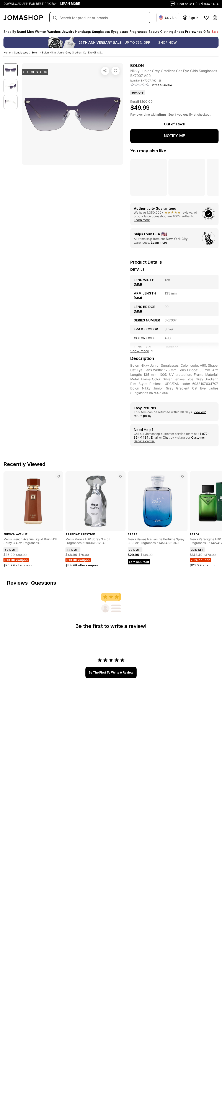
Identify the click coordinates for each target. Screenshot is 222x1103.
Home (7, 52)
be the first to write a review (111, 672)
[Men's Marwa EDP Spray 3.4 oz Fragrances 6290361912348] (120, 476)
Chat (166, 437)
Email (154, 437)
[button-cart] (214, 17)
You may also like (148, 150)
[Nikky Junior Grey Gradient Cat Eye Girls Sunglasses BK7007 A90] (115, 71)
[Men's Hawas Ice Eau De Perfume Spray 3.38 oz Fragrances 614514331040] (182, 476)
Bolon (34, 52)
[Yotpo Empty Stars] (140, 85)
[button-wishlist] (206, 17)
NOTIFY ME (174, 135)
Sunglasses (21, 52)
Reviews (17, 583)
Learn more (142, 220)
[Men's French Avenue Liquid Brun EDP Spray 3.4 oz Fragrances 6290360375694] (58, 476)
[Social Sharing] (105, 71)
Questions (43, 583)
